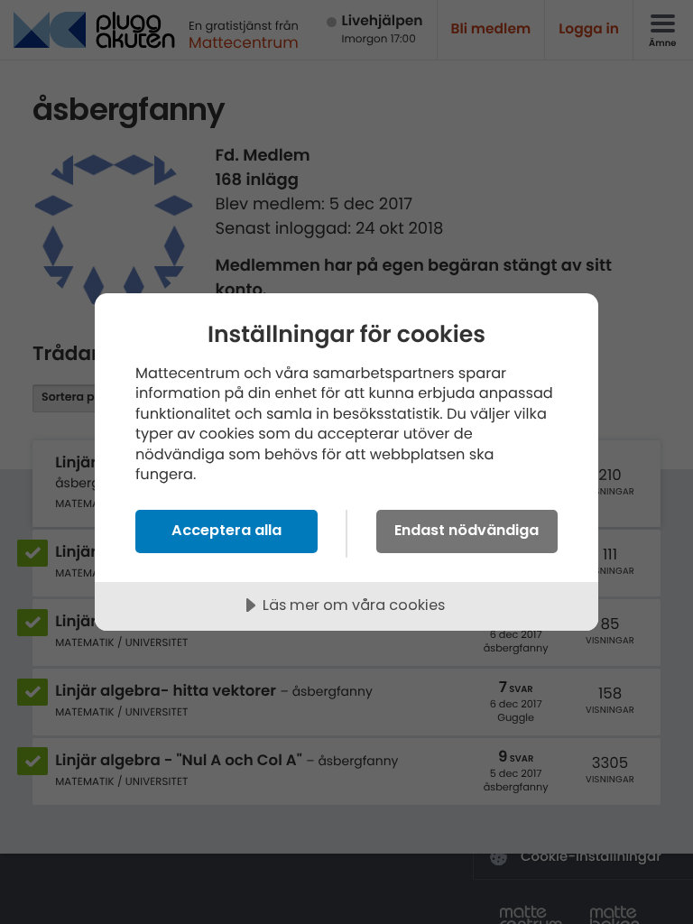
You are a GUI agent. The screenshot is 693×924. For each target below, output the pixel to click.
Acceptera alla (226, 530)
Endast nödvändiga (466, 530)
